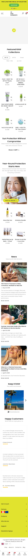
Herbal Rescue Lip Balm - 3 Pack (7, 240)
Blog (24, 547)
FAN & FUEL (19, 541)
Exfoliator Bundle (20, 220)
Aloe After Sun (7, 220)
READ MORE (5, 301)
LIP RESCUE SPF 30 (20, 104)
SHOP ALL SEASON (10, 200)
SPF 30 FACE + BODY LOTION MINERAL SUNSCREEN (20, 81)
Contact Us (18, 547)
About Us (11, 547)
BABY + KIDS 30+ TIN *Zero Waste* (20, 128)
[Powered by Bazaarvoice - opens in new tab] (13, 412)
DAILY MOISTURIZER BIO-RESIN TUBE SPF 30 (7, 106)
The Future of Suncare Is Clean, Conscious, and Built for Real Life (11, 284)
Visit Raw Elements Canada (3, 512)
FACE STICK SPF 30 (7, 128)
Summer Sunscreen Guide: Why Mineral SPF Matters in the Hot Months (13, 327)
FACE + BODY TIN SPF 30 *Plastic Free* (7, 81)
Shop (6, 547)
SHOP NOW (14, 5)
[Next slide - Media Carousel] (25, 400)
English (6, 544)
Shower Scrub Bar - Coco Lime (20, 240)
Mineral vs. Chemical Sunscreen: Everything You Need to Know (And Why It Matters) (13, 369)
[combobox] (6, 543)
